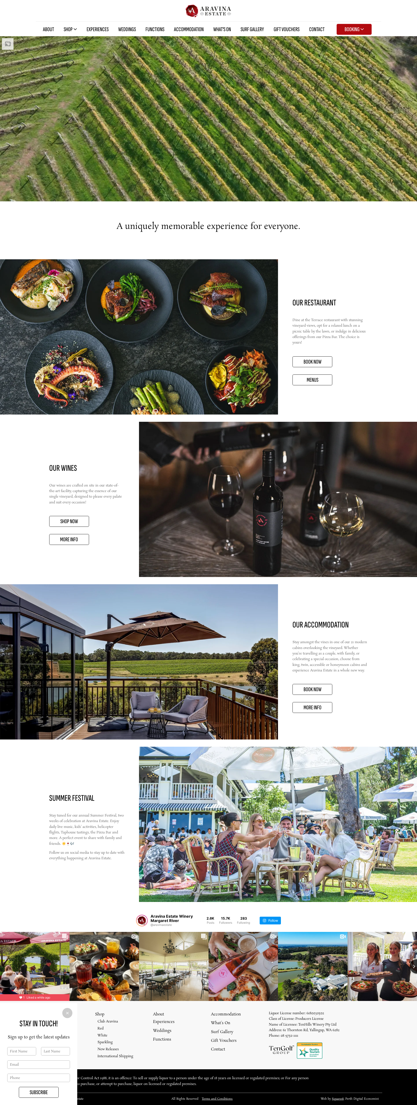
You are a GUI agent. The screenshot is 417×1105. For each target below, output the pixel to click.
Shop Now (69, 521)
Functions (155, 29)
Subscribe (39, 1092)
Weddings (127, 29)
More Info (69, 539)
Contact (317, 29)
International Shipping (115, 1056)
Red (100, 1028)
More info (312, 707)
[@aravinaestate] (142, 920)
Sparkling (105, 1042)
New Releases (108, 1049)
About (48, 29)
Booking (352, 29)
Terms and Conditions (217, 1099)
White (102, 1035)
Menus (312, 379)
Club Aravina (107, 1021)
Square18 (338, 1099)
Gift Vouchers (286, 29)
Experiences (98, 29)
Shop (68, 29)
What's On (222, 29)
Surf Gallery (252, 29)
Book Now (312, 361)
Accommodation (189, 29)
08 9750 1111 (289, 1035)
